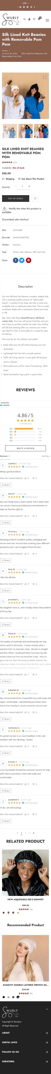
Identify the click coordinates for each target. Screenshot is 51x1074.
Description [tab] (25, 286)
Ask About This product (32, 178)
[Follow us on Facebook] (15, 260)
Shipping (9, 178)
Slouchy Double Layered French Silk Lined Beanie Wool (25, 985)
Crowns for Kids (9, 53)
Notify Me (14, 208)
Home (4, 50)
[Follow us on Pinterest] (28, 260)
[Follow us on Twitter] (21, 260)
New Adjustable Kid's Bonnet (25, 899)
